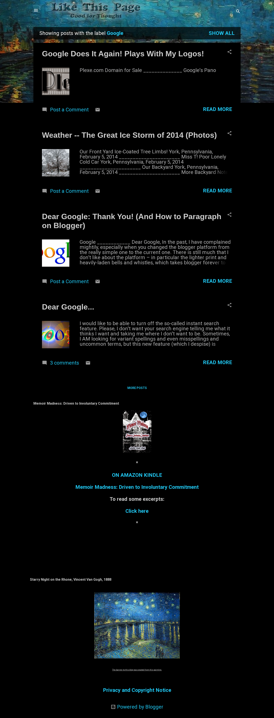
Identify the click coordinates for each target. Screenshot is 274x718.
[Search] (238, 11)
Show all (222, 33)
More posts (137, 388)
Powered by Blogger (139, 707)
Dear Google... (68, 306)
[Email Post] (97, 111)
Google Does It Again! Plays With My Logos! (123, 53)
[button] (229, 52)
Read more (217, 109)
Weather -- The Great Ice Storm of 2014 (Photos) (129, 135)
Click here (137, 511)
